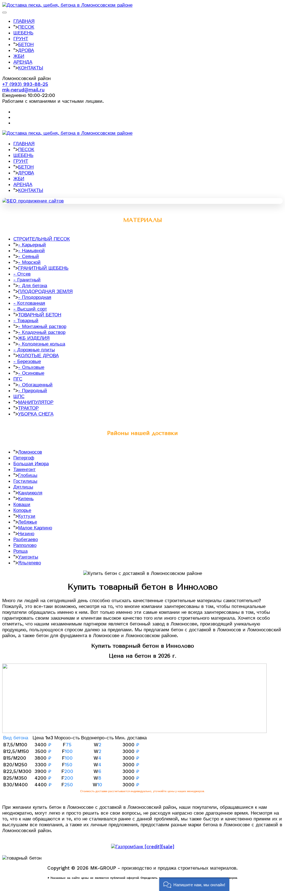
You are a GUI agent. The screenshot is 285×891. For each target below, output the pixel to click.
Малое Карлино (35, 527)
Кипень (26, 498)
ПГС (17, 379)
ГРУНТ (20, 38)
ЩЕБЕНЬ (23, 33)
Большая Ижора (31, 463)
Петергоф (23, 457)
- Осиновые (31, 373)
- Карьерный (32, 244)
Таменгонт (24, 469)
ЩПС (18, 396)
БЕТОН (26, 44)
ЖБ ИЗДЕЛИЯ (34, 338)
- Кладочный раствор (41, 332)
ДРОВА (26, 50)
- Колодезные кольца (41, 344)
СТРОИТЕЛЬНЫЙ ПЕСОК (41, 239)
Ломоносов (30, 452)
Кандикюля (30, 492)
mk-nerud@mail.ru (23, 89)
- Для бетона (32, 285)
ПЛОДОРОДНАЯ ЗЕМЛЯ (45, 291)
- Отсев (22, 274)
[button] (194, 884)
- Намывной (31, 250)
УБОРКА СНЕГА (35, 414)
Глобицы (27, 475)
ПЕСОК (26, 27)
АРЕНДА (22, 62)
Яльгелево (29, 562)
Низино (26, 533)
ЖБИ (18, 56)
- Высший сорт (30, 309)
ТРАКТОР (28, 408)
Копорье (22, 510)
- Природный (32, 390)
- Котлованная (29, 303)
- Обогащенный (35, 384)
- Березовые (27, 361)
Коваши (21, 504)
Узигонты (28, 557)
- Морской (29, 262)
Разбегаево (25, 539)
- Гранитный (27, 279)
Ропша (20, 551)
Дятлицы (23, 487)
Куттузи (26, 516)
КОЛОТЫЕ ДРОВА (38, 355)
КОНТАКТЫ (30, 68)
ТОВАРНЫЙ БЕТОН (39, 314)
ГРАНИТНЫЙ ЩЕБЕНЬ (43, 268)
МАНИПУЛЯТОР (35, 402)
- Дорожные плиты (34, 349)
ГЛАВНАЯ (24, 21)
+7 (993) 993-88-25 (25, 84)
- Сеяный (28, 256)
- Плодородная (34, 297)
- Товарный (25, 320)
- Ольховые (31, 367)
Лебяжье (27, 522)
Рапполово (24, 545)
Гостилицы (25, 481)
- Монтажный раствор (42, 326)
